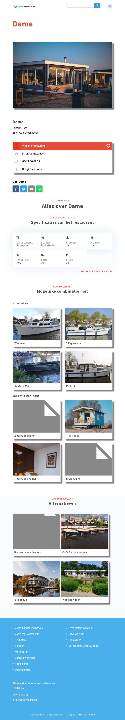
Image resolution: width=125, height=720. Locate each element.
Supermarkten (23, 669)
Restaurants (21, 663)
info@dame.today (33, 153)
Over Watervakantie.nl (81, 628)
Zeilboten (20, 640)
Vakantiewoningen (25, 657)
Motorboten (21, 651)
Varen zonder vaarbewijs (29, 628)
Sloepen (19, 645)
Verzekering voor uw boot (83, 645)
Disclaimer (75, 640)
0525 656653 (20, 695)
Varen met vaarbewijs (27, 634)
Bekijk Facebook (32, 169)
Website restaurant (33, 145)
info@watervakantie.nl (25, 699)
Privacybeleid (76, 634)
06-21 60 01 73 (31, 161)
